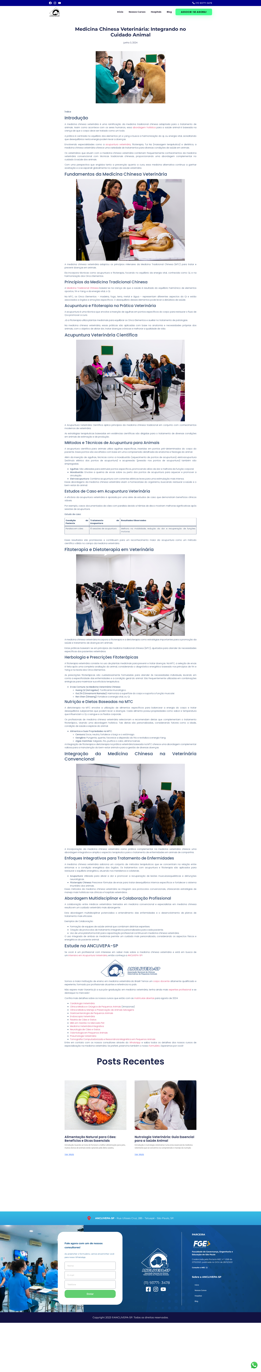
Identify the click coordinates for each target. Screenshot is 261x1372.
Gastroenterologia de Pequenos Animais (91, 1013)
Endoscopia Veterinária (82, 1016)
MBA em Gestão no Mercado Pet (87, 1023)
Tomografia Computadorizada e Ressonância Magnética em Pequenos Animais (112, 1039)
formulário (154, 1045)
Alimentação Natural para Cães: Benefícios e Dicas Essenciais (90, 1139)
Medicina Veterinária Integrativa (87, 1026)
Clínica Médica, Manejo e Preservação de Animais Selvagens (102, 1009)
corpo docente (161, 981)
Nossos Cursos (137, 11)
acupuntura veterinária (118, 144)
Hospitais (156, 11)
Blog (169, 11)
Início (120, 11)
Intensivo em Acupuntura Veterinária (88, 955)
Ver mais (69, 1154)
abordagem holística (144, 127)
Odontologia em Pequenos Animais (89, 1032)
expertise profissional (180, 989)
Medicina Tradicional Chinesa (83, 288)
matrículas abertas (144, 998)
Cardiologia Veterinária (82, 1003)
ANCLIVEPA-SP (135, 955)
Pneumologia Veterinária (83, 1036)
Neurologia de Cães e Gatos (85, 1029)
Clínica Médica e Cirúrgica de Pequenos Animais (95, 1006)
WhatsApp (135, 1042)
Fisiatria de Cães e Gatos (83, 1019)
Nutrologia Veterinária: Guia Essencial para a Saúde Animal (164, 1139)
